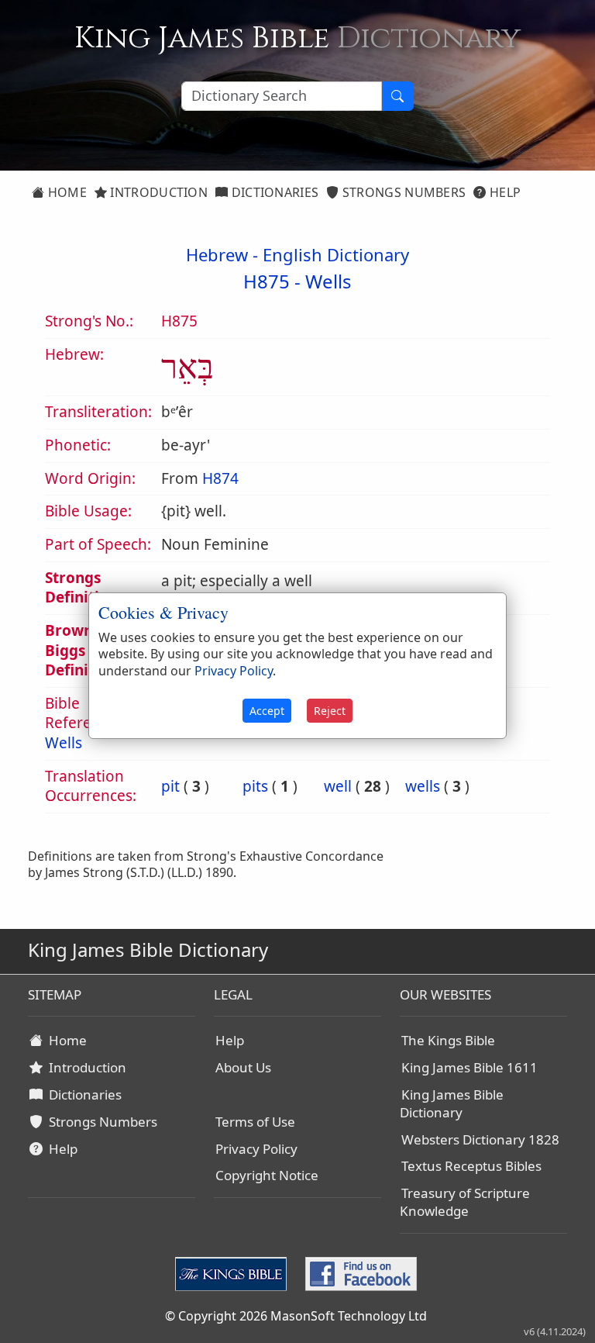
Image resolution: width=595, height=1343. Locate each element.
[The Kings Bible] (234, 1273)
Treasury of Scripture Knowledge (465, 1202)
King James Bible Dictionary (452, 1103)
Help (504, 192)
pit (170, 786)
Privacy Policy (256, 1149)
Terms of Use (255, 1122)
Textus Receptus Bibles (471, 1166)
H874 (220, 478)
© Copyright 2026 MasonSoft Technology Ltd (296, 1315)
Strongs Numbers (402, 192)
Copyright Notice (266, 1175)
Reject (330, 710)
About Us (243, 1067)
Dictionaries (273, 192)
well (338, 786)
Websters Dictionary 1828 (480, 1139)
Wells (328, 281)
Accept (266, 710)
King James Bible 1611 (469, 1067)
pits (255, 786)
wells (422, 786)
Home (65, 192)
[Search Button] (397, 96)
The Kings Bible (448, 1040)
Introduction (157, 192)
